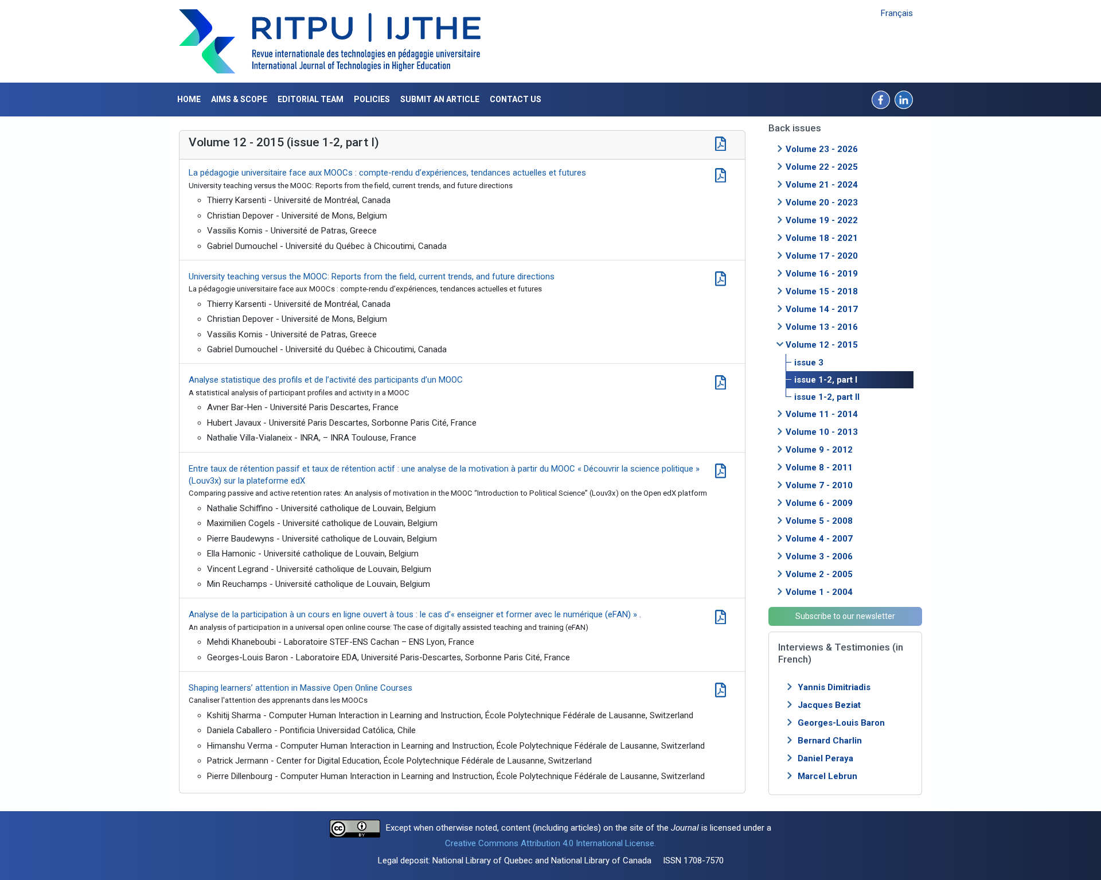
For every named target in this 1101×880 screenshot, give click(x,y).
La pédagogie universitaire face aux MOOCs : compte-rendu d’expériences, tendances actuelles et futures (387, 173)
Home (189, 99)
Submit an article (439, 99)
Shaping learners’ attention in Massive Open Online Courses (300, 688)
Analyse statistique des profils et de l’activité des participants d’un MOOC (326, 380)
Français (897, 13)
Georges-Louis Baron (841, 723)
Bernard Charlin (830, 740)
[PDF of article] (720, 173)
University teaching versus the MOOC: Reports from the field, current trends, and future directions (372, 276)
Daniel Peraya (825, 758)
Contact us (515, 99)
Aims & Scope (239, 99)
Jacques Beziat (829, 705)
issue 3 (808, 362)
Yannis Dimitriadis (834, 687)
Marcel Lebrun (827, 776)
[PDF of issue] (720, 142)
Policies (372, 99)
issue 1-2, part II (827, 397)
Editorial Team (310, 99)
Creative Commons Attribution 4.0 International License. (550, 843)
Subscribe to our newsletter (845, 616)
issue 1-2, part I (825, 380)
